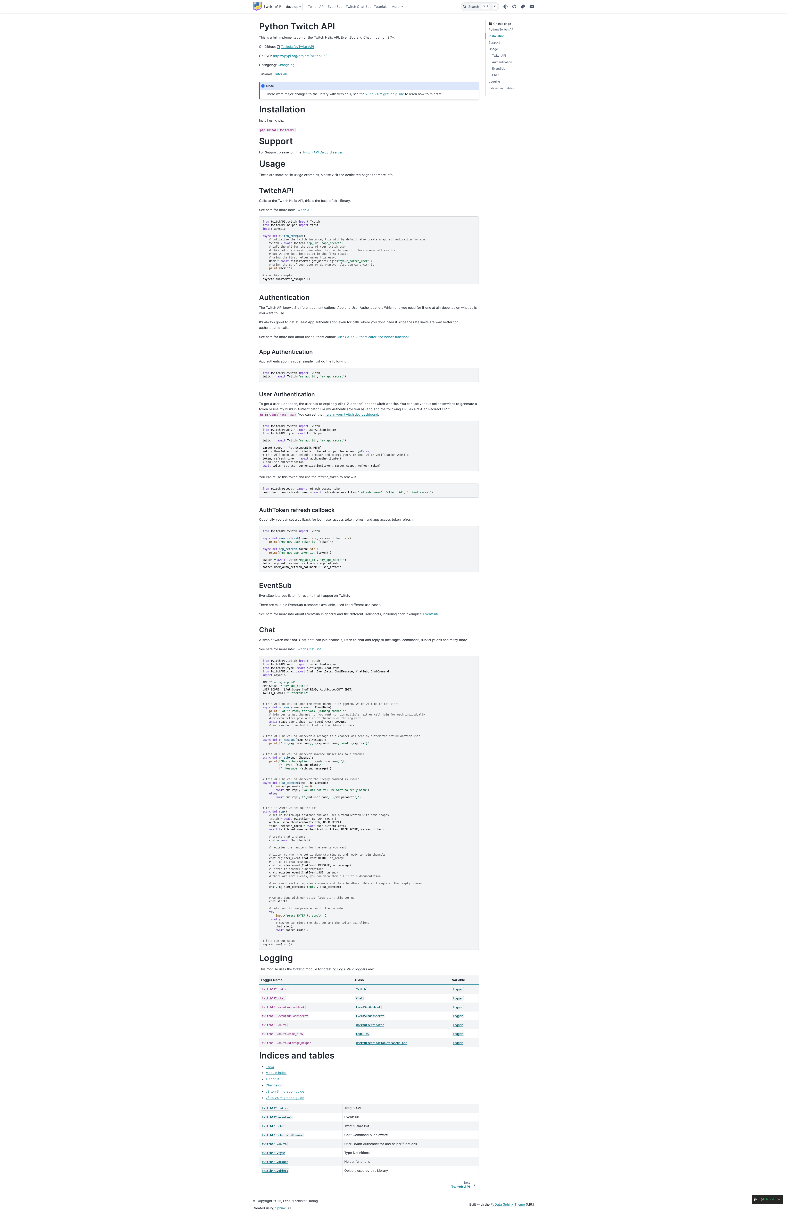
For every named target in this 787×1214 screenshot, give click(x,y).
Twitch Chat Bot (358, 7)
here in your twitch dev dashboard (351, 414)
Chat (495, 75)
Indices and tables (501, 88)
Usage (493, 49)
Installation (497, 36)
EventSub (335, 7)
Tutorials (380, 7)
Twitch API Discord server (322, 152)
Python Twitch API (501, 29)
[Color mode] (505, 6)
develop (292, 7)
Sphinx (280, 1208)
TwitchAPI (499, 55)
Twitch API (316, 7)
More (395, 7)
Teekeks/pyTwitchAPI (297, 47)
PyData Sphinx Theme (508, 1204)
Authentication (502, 62)
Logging (494, 81)
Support (494, 42)
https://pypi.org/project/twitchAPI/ (300, 56)
